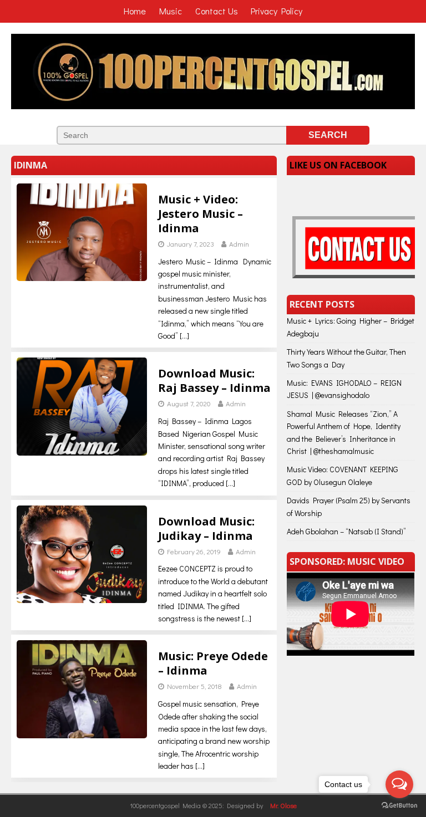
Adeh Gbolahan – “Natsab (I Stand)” (346, 531)
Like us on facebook (338, 165)
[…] (184, 335)
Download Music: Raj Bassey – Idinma (214, 380)
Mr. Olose (283, 805)
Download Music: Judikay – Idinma (206, 528)
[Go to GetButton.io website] (399, 805)
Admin (239, 243)
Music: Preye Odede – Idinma (213, 663)
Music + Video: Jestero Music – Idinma (200, 214)
